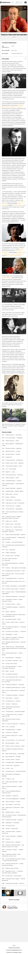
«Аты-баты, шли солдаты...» (16, 254)
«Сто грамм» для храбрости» (13, 255)
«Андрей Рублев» (6, 277)
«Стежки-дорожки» (18, 205)
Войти (25, 2)
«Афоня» (21, 248)
